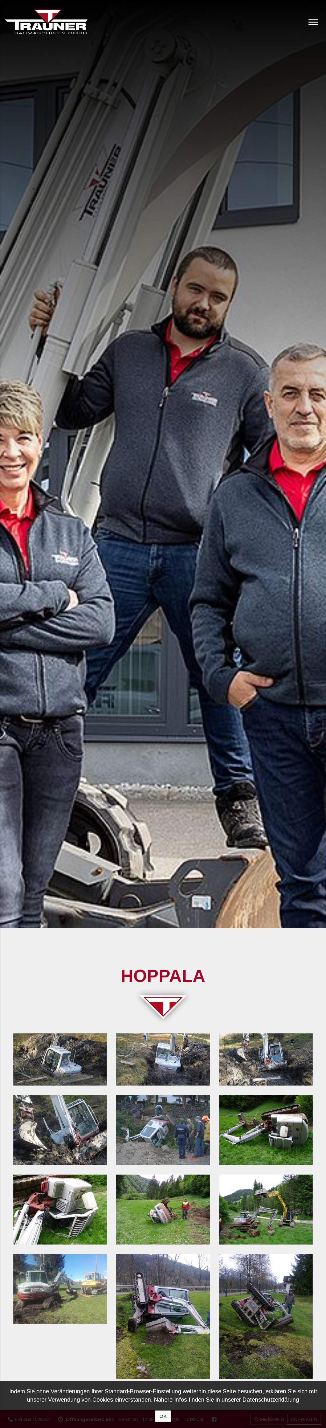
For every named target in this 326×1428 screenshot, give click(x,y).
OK (163, 1416)
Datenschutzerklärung (271, 1400)
